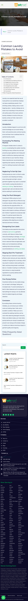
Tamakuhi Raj (12, 543)
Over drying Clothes (10, 89)
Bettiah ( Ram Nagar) (13, 501)
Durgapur (2, 546)
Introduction (8, 78)
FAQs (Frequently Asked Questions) (12, 93)
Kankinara (20, 546)
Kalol (19, 504)
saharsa (19, 501)
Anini (10, 485)
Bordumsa (3, 487)
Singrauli (20, 517)
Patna (2, 501)
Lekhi (10, 488)
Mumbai (11, 518)
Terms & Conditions (11, 595)
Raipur (10, 502)
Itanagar (2, 488)
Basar (19, 485)
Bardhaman (20, 545)
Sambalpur (3, 529)
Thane (19, 520)
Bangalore (11, 511)
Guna (2, 553)
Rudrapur (20, 543)
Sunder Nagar (3, 510)
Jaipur (10, 532)
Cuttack (19, 527)
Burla (10, 527)
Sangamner (20, 561)
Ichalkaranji (3, 518)
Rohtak (2, 508)
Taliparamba (20, 513)
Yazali (2, 494)
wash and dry (11, 232)
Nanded (2, 552)
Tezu (19, 492)
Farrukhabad (3, 538)
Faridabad (20, 506)
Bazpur (10, 545)
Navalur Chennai (21, 532)
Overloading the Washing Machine (14, 80)
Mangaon (20, 518)
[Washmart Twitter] (13, 415)
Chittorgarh (3, 532)
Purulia (2, 548)
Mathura (11, 541)
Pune (2, 520)
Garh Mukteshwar (21, 553)
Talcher (2, 525)
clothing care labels (19, 249)
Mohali (19, 529)
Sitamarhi (20, 550)
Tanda (2, 531)
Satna (2, 517)
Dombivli (11, 552)
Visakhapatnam (12, 497)
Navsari (10, 506)
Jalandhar (11, 531)
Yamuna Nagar (21, 508)
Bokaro (10, 562)
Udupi (10, 513)
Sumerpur (11, 559)
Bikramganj (11, 550)
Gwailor (2, 515)
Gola (19, 538)
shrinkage (22, 236)
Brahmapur (3, 527)
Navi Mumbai (21, 559)
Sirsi (1, 513)
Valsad (2, 506)
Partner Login (19, 595)
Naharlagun (20, 490)
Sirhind (19, 531)
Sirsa (10, 508)
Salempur (2, 550)
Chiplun (2, 522)
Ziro (10, 494)
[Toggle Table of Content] (20, 76)
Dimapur (2, 561)
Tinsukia (11, 495)
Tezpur (2, 495)
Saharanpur (3, 543)
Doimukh (11, 487)
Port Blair (2, 490)
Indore (10, 515)
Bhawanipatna (21, 525)
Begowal (11, 529)
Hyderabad (3, 534)
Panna (19, 557)
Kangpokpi (3, 524)
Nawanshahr (11, 557)
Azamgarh (20, 534)
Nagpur (10, 553)
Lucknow (11, 539)
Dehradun (2, 545)
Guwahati (20, 494)
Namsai (10, 490)
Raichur (2, 559)
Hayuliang (20, 487)
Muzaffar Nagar (21, 539)
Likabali (19, 488)
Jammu (10, 510)
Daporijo (11, 548)
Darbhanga (20, 552)
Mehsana (11, 504)
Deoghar (20, 510)
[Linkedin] (6, 415)
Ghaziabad (11, 538)
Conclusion (8, 91)
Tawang (11, 492)
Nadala (10, 555)
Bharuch (2, 504)
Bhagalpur (3, 499)
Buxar (10, 499)
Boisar (10, 522)
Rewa (19, 515)
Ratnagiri (11, 520)
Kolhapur (11, 561)
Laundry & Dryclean (7, 41)
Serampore (3, 557)
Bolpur (19, 555)
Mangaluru (20, 511)
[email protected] (7, 457)
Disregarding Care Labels (11, 85)
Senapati (11, 524)
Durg (2, 562)
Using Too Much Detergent (12, 84)
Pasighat (2, 492)
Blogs (4, 31)
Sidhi (10, 517)
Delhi (19, 502)
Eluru (2, 555)
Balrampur (11, 536)
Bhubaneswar (12, 525)
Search (4, 345)
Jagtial (10, 534)
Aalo (2, 485)
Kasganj (19, 562)
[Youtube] (11, 415)
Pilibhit (19, 541)
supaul (2, 502)
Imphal (19, 522)
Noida (2, 541)
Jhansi (2, 539)
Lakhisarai (20, 499)
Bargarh (19, 524)
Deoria (19, 536)
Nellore (2, 497)
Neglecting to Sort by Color (11, 82)
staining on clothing (7, 186)
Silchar (19, 495)
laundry (4, 148)
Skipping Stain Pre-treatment (12, 87)
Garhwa (2, 511)
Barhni (2, 536)
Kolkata (10, 546)
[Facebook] (3, 415)
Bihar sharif (20, 497)
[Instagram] (8, 415)
